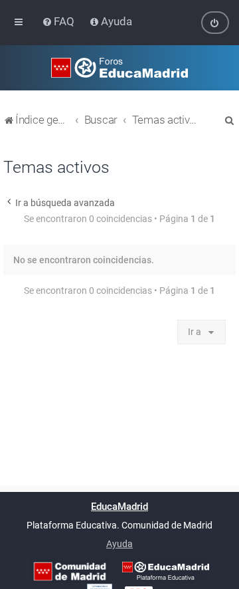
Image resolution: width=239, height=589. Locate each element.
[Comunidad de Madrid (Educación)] (70, 571)
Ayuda (119, 543)
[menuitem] (59, 21)
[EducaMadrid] (165, 571)
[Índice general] (119, 68)
